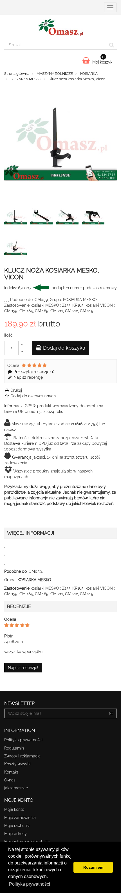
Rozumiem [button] (93, 867)
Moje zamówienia (20, 817)
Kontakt (11, 772)
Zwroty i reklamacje (22, 756)
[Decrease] (21, 351)
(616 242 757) (86, 424)
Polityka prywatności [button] (29, 884)
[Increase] (21, 344)
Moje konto (14, 809)
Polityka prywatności (23, 740)
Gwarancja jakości (28, 457)
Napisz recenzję (27, 377)
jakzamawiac (16, 788)
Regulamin (14, 748)
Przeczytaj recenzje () (33, 371)
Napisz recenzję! (23, 667)
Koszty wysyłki (17, 764)
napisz (10, 429)
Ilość (8, 335)
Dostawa (12, 443)
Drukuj (15, 390)
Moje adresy (15, 833)
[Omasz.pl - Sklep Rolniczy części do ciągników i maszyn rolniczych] (60, 27)
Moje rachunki (17, 825)
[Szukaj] (111, 45)
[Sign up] (111, 713)
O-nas (9, 780)
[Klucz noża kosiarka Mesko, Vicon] (16, 218)
